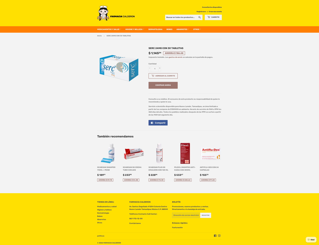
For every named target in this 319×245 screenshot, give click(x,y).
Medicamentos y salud (108, 29)
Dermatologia (155, 29)
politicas (100, 236)
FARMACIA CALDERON (112, 243)
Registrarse (201, 11)
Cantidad (153, 64)
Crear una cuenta (215, 11)
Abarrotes (182, 29)
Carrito (215, 17)
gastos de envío (175, 57)
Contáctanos (135, 223)
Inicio (99, 36)
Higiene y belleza (134, 29)
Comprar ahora (163, 85)
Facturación (177, 227)
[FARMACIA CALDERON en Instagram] (219, 236)
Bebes (169, 29)
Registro (205, 215)
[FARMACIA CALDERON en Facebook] (215, 236)
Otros (196, 29)
